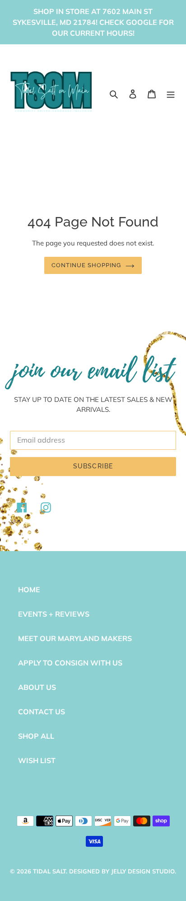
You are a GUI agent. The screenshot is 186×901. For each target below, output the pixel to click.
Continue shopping (86, 265)
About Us (37, 687)
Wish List (37, 760)
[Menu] (170, 93)
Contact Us (41, 711)
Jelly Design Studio (143, 871)
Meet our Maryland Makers (75, 638)
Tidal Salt (49, 871)
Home (29, 589)
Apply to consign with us (70, 662)
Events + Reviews (53, 613)
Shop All (36, 736)
